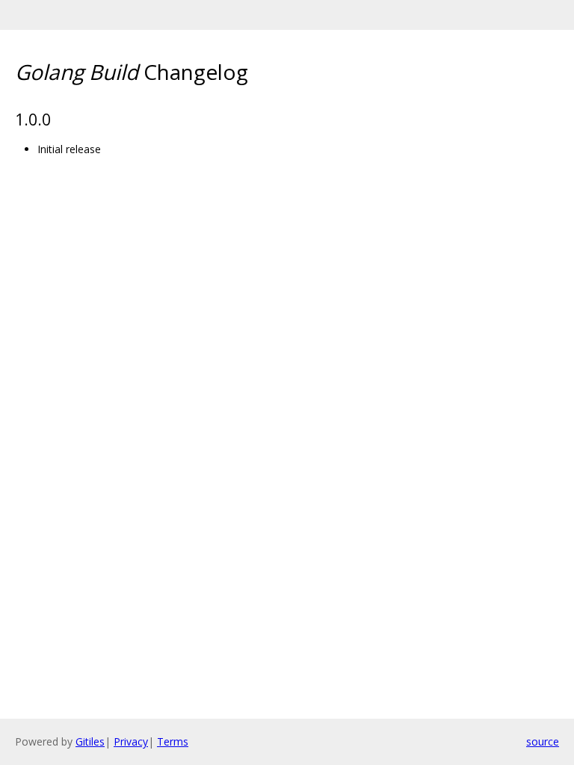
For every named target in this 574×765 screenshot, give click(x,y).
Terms (172, 741)
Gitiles (90, 741)
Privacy (131, 741)
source (542, 741)
